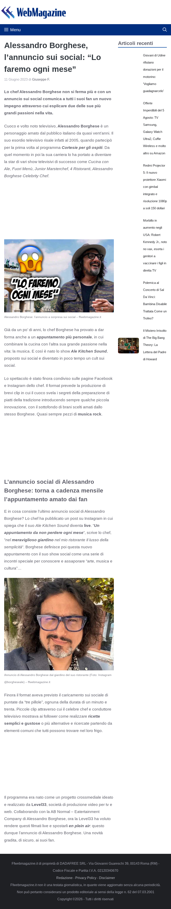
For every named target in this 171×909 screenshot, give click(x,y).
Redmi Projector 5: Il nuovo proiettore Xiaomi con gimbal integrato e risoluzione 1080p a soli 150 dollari (155, 187)
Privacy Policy (85, 878)
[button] (164, 29)
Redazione (64, 878)
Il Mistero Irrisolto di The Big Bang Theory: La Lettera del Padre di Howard (154, 345)
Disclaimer (107, 878)
